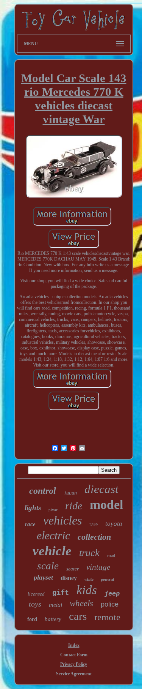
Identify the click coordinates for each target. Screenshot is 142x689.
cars (78, 616)
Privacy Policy (73, 664)
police (110, 604)
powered (107, 579)
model (106, 505)
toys (35, 604)
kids (86, 590)
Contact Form (73, 654)
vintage (98, 567)
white (89, 579)
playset (43, 577)
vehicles (62, 520)
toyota (113, 523)
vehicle (52, 551)
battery (53, 619)
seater (72, 569)
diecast (101, 489)
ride (73, 506)
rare (93, 524)
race (30, 524)
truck (89, 552)
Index (74, 645)
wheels (81, 603)
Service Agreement (74, 673)
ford (32, 619)
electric (53, 535)
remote (107, 617)
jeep (112, 593)
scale (48, 566)
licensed (36, 594)
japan (70, 493)
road (111, 555)
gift (60, 593)
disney (69, 578)
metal (55, 605)
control (42, 491)
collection (94, 537)
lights (33, 508)
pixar (53, 509)
